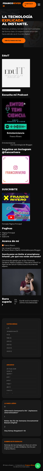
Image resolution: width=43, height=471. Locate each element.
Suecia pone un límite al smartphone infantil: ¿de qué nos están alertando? (21, 255)
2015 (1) (9, 341)
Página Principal (15, 224)
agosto (9, 373)
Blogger (29, 145)
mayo (9, 383)
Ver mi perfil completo (11, 248)
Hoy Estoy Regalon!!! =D (15, 431)
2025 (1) (9, 351)
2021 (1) (9, 344)
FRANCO (12, 4)
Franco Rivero (9, 245)
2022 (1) (9, 348)
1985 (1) (9, 338)
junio (9, 380)
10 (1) (8, 334)
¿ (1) (8, 328)
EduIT (4, 235)
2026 (9, 371)
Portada (5, 224)
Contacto (29, 4)
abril (9, 387)
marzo (9, 390)
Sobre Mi (5, 237)
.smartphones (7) (12, 331)
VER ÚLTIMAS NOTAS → (14, 40)
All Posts (11, 369)
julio (8, 377)
